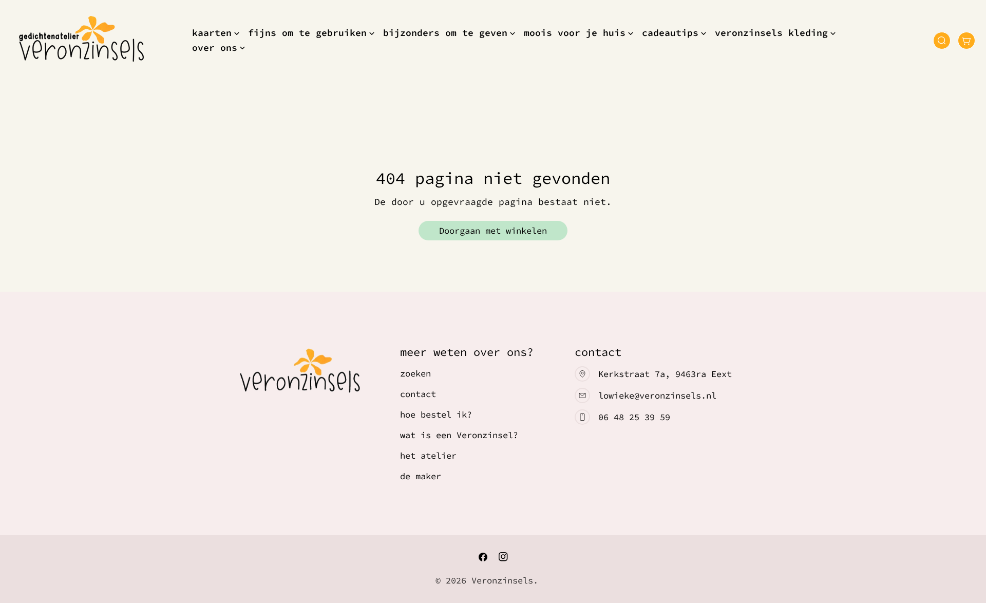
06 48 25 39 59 (634, 417)
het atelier (428, 455)
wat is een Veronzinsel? (459, 435)
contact (418, 394)
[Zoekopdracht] (942, 40)
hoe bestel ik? (436, 414)
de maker (420, 476)
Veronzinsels (502, 580)
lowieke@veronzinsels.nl (657, 395)
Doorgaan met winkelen (493, 230)
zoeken (415, 373)
